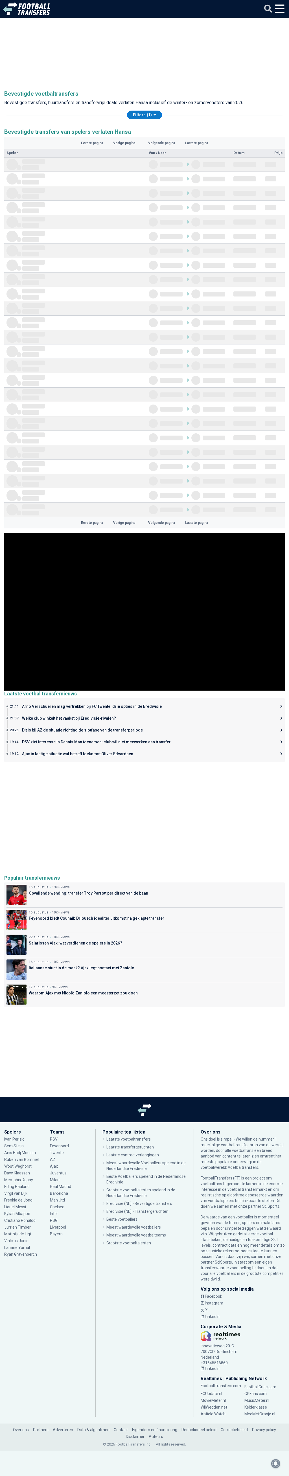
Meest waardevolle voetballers (133, 1227)
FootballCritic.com (260, 1387)
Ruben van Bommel (21, 1159)
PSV (54, 1139)
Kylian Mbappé (17, 1213)
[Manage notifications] (275, 1463)
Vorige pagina (124, 143)
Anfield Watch (213, 1414)
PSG (54, 1220)
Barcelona (59, 1193)
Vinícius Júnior (17, 1240)
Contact (121, 1429)
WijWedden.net (214, 1407)
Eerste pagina (92, 143)
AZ (52, 1159)
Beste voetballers (121, 1219)
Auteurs (156, 1436)
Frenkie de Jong (18, 1200)
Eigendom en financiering (154, 1429)
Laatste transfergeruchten (130, 1147)
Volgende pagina (161, 143)
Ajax (54, 1166)
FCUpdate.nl (211, 1393)
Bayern (56, 1234)
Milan (55, 1180)
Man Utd (57, 1200)
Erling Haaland (17, 1186)
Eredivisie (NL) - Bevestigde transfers (139, 1203)
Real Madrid (60, 1186)
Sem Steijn (14, 1146)
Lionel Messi (15, 1207)
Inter (54, 1213)
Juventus (58, 1173)
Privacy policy (264, 1429)
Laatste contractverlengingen (132, 1155)
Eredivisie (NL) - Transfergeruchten (137, 1211)
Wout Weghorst (18, 1166)
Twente (57, 1152)
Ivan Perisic (14, 1139)
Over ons (21, 1429)
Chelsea (57, 1207)
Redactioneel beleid (198, 1429)
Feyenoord (59, 1146)
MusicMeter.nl (256, 1400)
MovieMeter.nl (213, 1400)
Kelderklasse (255, 1407)
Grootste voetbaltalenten (128, 1243)
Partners (41, 1429)
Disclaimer (135, 1436)
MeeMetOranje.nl (259, 1414)
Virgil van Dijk (16, 1193)
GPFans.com (255, 1393)
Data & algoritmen (93, 1429)
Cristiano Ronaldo (20, 1220)
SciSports (270, 1206)
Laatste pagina (196, 143)
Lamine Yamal (17, 1247)
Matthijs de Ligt (18, 1234)
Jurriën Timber (17, 1227)
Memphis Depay (18, 1180)
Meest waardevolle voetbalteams (136, 1235)
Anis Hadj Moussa (20, 1152)
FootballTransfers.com (221, 1385)
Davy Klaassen (17, 1173)
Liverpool (58, 1227)
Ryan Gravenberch (20, 1254)
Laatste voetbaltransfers (128, 1139)
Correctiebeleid (234, 1429)
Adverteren (63, 1429)
